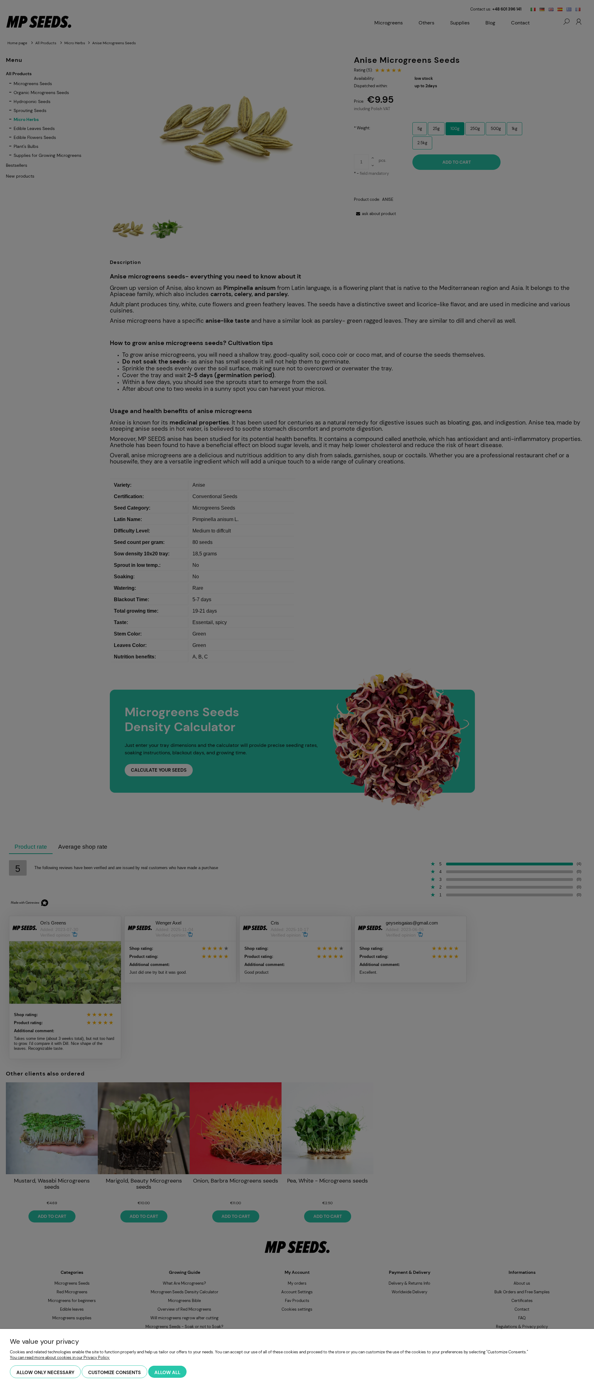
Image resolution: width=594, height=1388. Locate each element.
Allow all (167, 1372)
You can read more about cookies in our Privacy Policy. (60, 1357)
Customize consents (114, 1372)
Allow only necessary (45, 1372)
